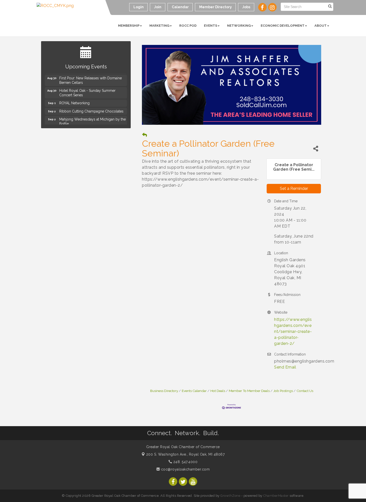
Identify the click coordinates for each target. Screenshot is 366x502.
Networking (239, 25)
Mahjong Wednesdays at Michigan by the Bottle (92, 119)
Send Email (285, 367)
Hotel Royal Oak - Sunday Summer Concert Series (87, 90)
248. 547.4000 (184, 462)
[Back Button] (144, 135)
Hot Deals (217, 391)
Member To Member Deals (249, 391)
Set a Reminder (294, 188)
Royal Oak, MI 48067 (185, 454)
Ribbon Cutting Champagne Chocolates (91, 109)
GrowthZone (230, 496)
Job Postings (283, 391)
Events (210, 25)
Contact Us (305, 391)
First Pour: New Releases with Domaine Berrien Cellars (90, 78)
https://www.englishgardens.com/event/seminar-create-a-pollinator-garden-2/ (293, 331)
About (320, 25)
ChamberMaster (276, 496)
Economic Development (283, 25)
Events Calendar (194, 391)
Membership (128, 25)
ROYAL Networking (74, 101)
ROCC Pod (187, 25)
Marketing (159, 25)
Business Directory (164, 391)
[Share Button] (315, 148)
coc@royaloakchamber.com (185, 469)
